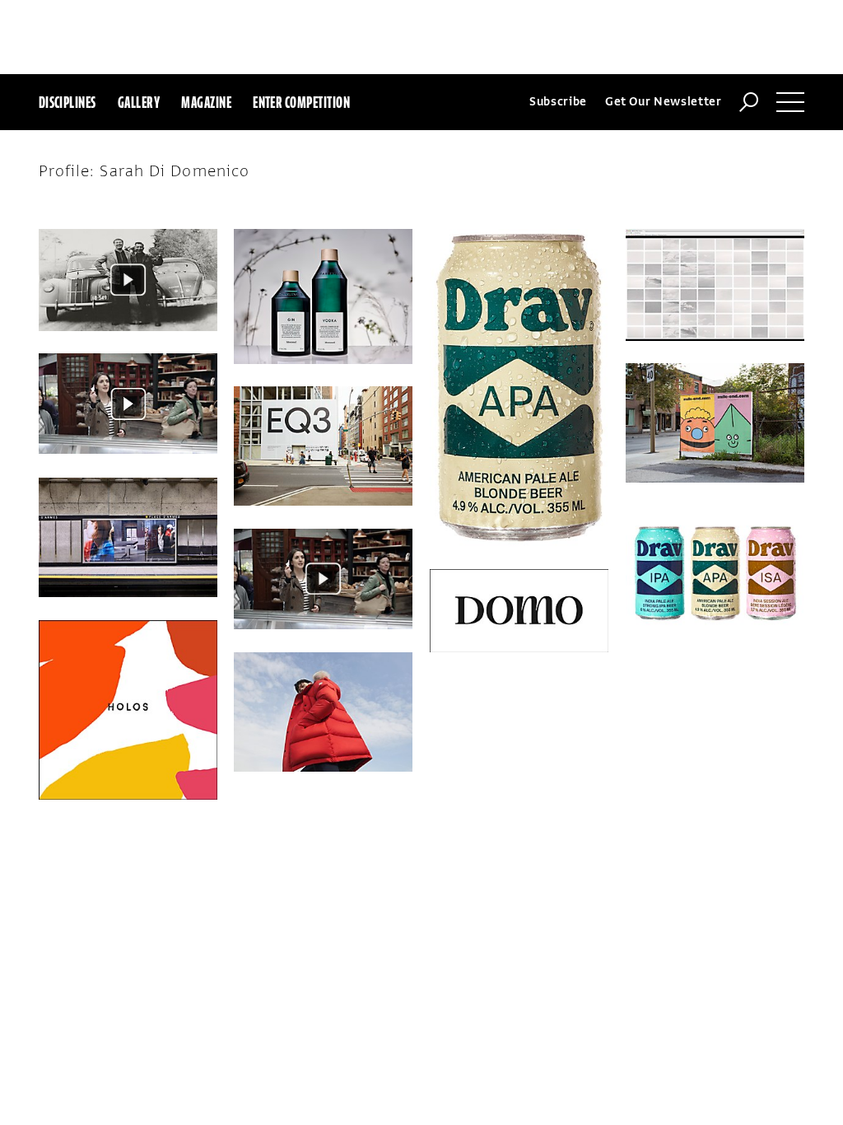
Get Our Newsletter (663, 102)
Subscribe (558, 102)
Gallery (139, 102)
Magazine (206, 102)
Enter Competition (301, 102)
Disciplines (67, 102)
